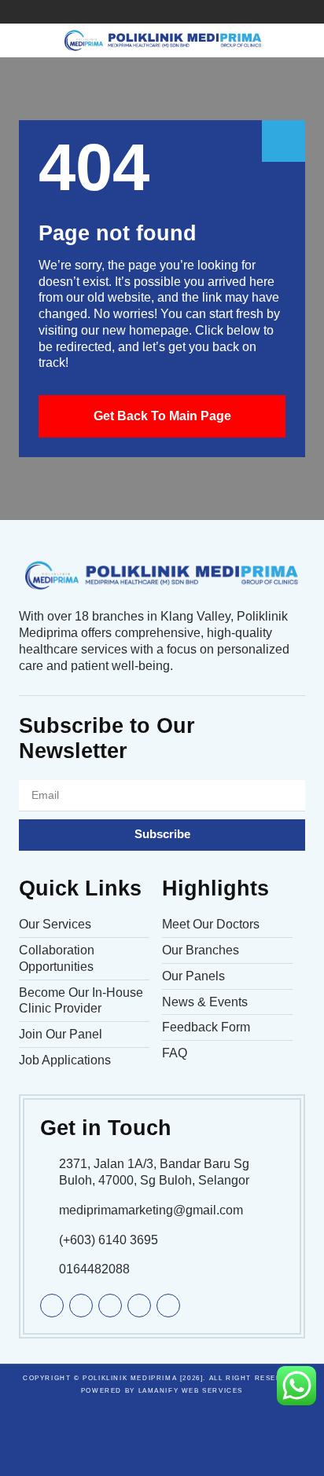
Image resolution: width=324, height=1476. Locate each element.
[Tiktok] (185, 12)
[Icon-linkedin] (138, 12)
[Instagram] (209, 12)
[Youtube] (162, 12)
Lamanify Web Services (191, 1390)
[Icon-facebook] (115, 12)
